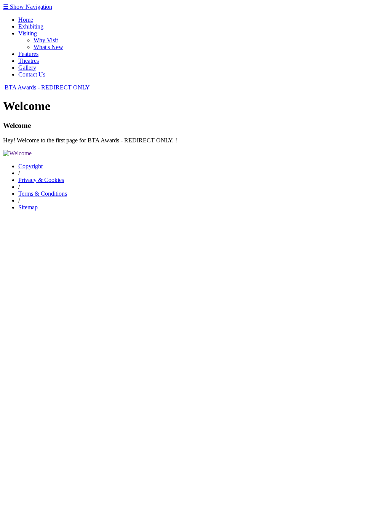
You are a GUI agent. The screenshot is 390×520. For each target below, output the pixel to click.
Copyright (30, 166)
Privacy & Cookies (41, 180)
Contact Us (31, 74)
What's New (48, 47)
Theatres (28, 60)
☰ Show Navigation (27, 6)
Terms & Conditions (42, 193)
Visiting (27, 33)
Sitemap (28, 207)
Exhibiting (30, 26)
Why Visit (46, 40)
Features (28, 54)
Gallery (27, 67)
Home (25, 19)
